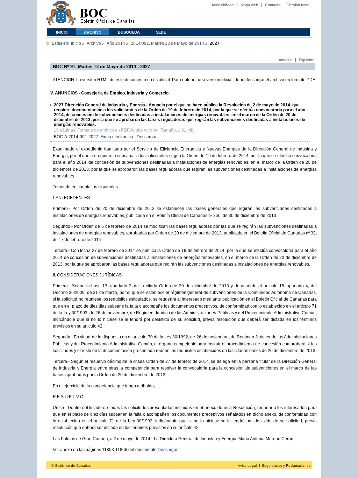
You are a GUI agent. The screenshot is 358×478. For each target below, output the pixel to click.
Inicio (62, 32)
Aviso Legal (247, 466)
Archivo (93, 32)
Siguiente (306, 60)
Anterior (285, 60)
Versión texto (298, 5)
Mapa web (249, 5)
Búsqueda (129, 32)
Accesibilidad (223, 5)
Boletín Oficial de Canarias (107, 14)
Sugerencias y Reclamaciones (286, 466)
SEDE (161, 32)
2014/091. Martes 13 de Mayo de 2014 (167, 43)
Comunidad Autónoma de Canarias (61, 14)
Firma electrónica (116, 136)
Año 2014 (116, 43)
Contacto (272, 5)
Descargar (147, 136)
